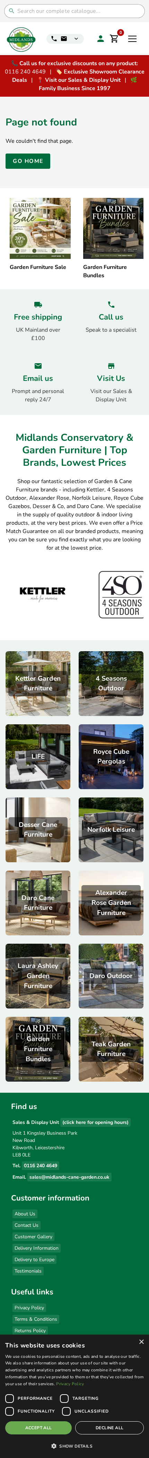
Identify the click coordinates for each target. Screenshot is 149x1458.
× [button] (141, 1342)
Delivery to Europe (34, 1259)
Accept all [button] (38, 1428)
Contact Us (26, 1225)
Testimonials (28, 1271)
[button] (74, 1446)
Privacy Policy (29, 1307)
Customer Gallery (33, 1236)
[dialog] (74, 1396)
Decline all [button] (109, 1428)
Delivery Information (37, 1248)
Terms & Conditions (36, 1319)
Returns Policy (30, 1330)
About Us (25, 1214)
